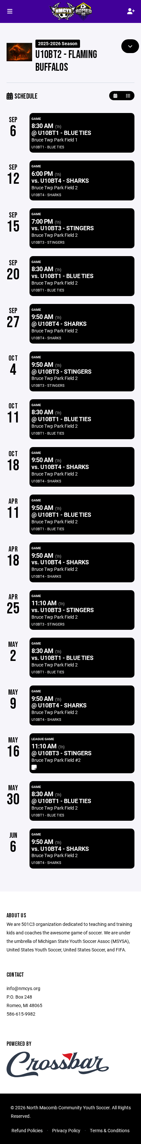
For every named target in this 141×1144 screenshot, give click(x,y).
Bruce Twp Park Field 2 (54, 187)
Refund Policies (27, 1130)
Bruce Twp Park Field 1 (54, 140)
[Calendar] (115, 96)
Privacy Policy (66, 1130)
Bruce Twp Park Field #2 (56, 760)
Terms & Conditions (110, 1130)
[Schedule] (128, 96)
